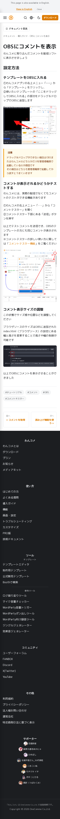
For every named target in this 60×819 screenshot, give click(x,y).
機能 (5, 509)
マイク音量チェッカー (16, 601)
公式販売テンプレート (16, 576)
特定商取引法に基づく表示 (19, 722)
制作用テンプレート (15, 570)
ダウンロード (50, 17)
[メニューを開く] (5, 18)
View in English (24, 9)
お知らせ (8, 464)
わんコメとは (11, 446)
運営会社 (8, 716)
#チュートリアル (13, 392)
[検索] (25, 17)
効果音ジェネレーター (16, 631)
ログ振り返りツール (15, 595)
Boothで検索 (10, 582)
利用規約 (8, 698)
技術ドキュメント (13, 539)
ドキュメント (9, 36)
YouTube (7, 677)
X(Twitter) (9, 671)
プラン (7, 458)
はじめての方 (11, 491)
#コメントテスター (14, 398)
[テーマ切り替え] (39, 17)
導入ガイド (23, 36)
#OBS (46, 392)
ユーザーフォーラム (15, 653)
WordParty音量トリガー (17, 607)
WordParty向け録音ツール (18, 619)
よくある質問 (11, 497)
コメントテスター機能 (22, 243)
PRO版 (7, 533)
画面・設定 (9, 515)
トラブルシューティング (17, 521)
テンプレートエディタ (16, 564)
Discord (7, 665)
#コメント (33, 392)
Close (39, 9)
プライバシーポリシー (16, 704)
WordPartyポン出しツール (18, 613)
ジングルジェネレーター (17, 625)
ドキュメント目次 (18, 28)
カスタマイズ (11, 527)
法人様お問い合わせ (15, 710)
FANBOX (8, 659)
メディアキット (12, 470)
